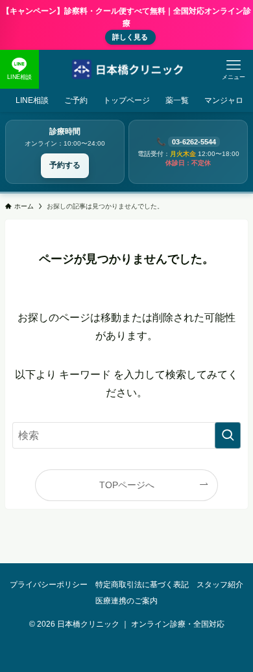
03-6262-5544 (194, 142)
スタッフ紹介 (220, 584)
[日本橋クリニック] (126, 69)
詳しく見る (130, 37)
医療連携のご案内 (126, 600)
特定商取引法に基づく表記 (142, 584)
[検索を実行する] (228, 435)
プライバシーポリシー (49, 584)
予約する (64, 165)
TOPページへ (126, 485)
